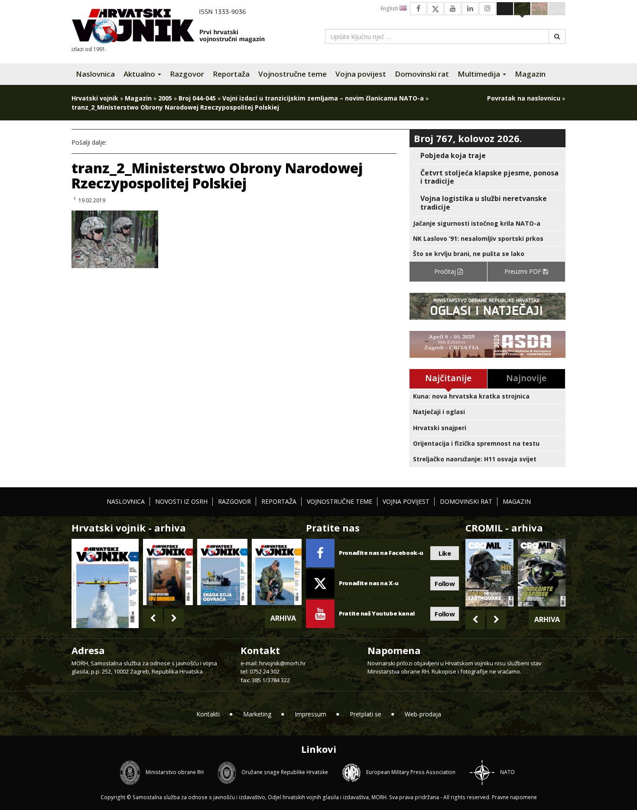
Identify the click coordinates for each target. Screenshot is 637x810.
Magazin (530, 74)
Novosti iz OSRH (181, 501)
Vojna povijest (360, 74)
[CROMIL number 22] (542, 572)
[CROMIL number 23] (489, 572)
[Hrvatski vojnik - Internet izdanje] (174, 27)
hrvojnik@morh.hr (282, 663)
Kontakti (208, 714)
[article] (487, 156)
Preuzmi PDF (523, 271)
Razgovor (187, 74)
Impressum (310, 714)
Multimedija (480, 74)
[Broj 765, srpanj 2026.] (168, 572)
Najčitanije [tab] (448, 378)
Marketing (257, 714)
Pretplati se (365, 714)
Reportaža (231, 74)
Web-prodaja (423, 714)
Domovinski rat (422, 74)
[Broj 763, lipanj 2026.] (277, 572)
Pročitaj (446, 271)
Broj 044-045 (197, 98)
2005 (165, 98)
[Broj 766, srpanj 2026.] (105, 583)
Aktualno (140, 74)
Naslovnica (95, 74)
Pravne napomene (514, 797)
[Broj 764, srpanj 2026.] (222, 572)
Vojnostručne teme (292, 74)
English (390, 8)
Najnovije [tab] (526, 378)
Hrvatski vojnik (95, 98)
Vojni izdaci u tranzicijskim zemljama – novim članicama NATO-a (323, 98)
